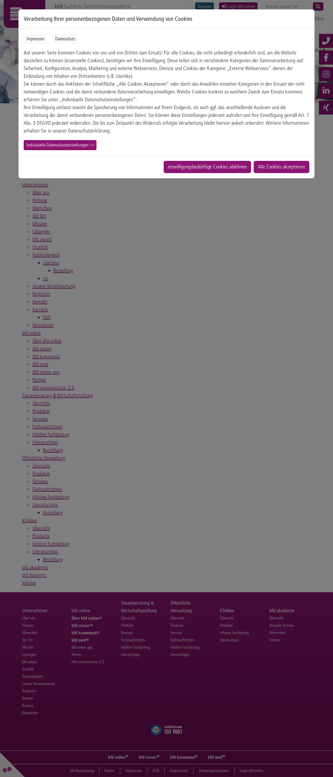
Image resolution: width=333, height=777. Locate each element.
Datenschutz (65, 38)
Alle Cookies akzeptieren (281, 167)
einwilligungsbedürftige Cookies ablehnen (207, 167)
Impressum (35, 38)
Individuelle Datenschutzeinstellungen (57, 145)
